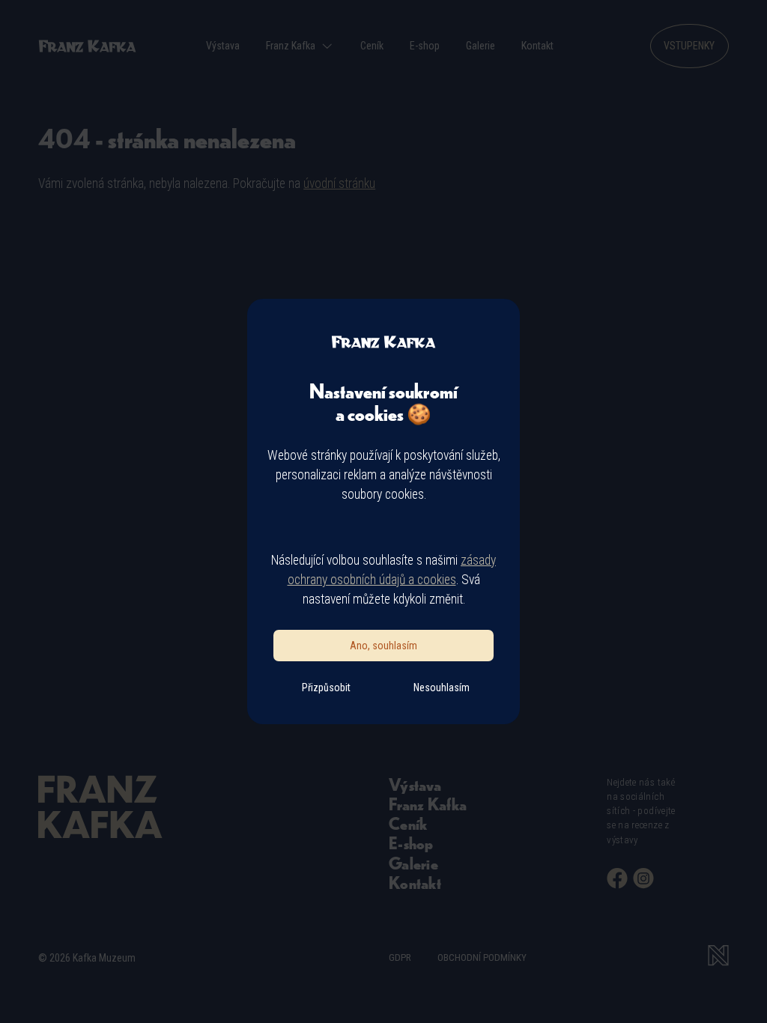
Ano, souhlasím (383, 646)
